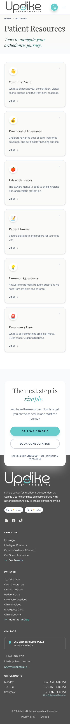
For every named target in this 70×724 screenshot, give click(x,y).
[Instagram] (6, 520)
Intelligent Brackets (15, 545)
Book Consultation (35, 443)
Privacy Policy (28, 716)
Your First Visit (12, 579)
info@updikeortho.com (17, 661)
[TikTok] (21, 520)
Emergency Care (13, 609)
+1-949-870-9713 (14, 656)
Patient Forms (12, 594)
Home (7, 18)
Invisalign (9, 540)
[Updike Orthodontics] (27, 7)
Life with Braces (13, 589)
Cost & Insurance (14, 584)
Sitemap (45, 716)
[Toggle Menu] (63, 7)
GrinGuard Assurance (16, 555)
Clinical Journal (12, 614)
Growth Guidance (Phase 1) (20, 550)
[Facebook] (13, 520)
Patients (21, 18)
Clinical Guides (12, 604)
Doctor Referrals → (17, 667)
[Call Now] (54, 7)
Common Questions (15, 599)
